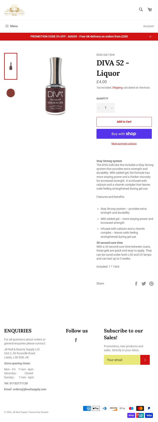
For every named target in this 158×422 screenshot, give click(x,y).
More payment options (124, 143)
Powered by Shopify (38, 412)
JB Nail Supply (20, 412)
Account (148, 26)
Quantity (102, 98)
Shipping (117, 87)
